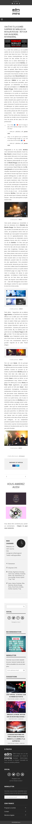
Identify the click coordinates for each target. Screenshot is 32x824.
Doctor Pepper (19, 332)
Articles (10, 572)
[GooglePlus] (15, 3)
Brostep (21, 572)
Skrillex (22, 63)
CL (14, 329)
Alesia (24, 382)
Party (9, 587)
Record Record (20, 76)
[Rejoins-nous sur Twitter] (14, 618)
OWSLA (14, 80)
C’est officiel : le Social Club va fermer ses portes (16, 696)
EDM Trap (11, 575)
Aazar (15, 363)
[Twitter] (17, 3)
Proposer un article (10, 808)
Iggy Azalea (8, 314)
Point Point (7, 365)
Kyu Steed (7, 154)
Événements (18, 575)
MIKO (20, 219)
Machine (10, 585)
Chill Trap (11, 574)
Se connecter (16, 1)
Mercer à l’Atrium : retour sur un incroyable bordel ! (16, 716)
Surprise (15, 589)
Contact (6, 811)
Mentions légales (9, 815)
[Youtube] (12, 3)
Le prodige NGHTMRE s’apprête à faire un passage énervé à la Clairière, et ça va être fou (16, 738)
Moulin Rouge (13, 163)
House (18, 577)
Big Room (16, 572)
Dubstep (22, 574)
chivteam (22, 456)
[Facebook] (19, 3)
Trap (13, 579)
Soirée (10, 589)
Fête (23, 583)
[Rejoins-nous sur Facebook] (9, 618)
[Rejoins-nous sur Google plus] (18, 618)
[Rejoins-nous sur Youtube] (23, 618)
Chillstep (17, 574)
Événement (11, 563)
